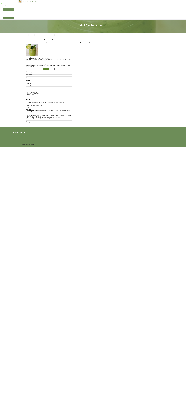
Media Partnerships (9, 10)
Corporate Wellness (9, 9)
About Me (5, 16)
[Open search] (14, 11)
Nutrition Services (9, 8)
